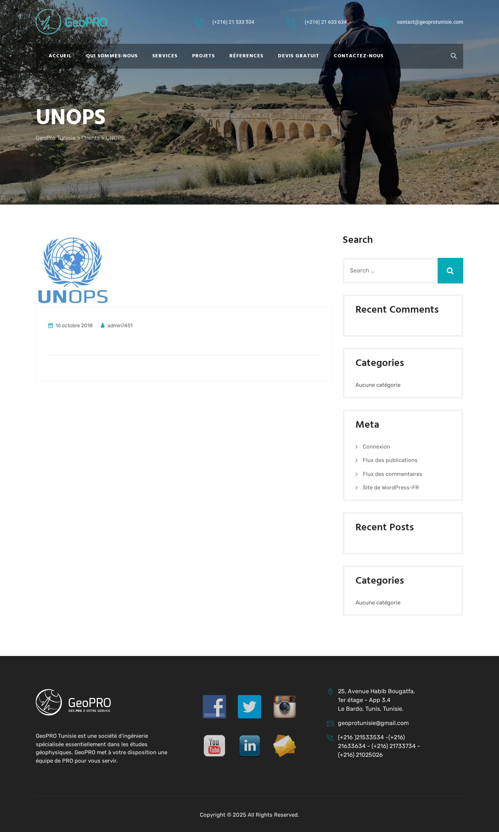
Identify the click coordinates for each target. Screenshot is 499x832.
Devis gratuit (298, 56)
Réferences (246, 56)
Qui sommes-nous (112, 56)
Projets (203, 56)
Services (165, 56)
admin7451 (119, 326)
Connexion (376, 446)
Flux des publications (390, 460)
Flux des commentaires (392, 474)
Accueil (60, 56)
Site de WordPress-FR (391, 487)
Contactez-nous (359, 56)
